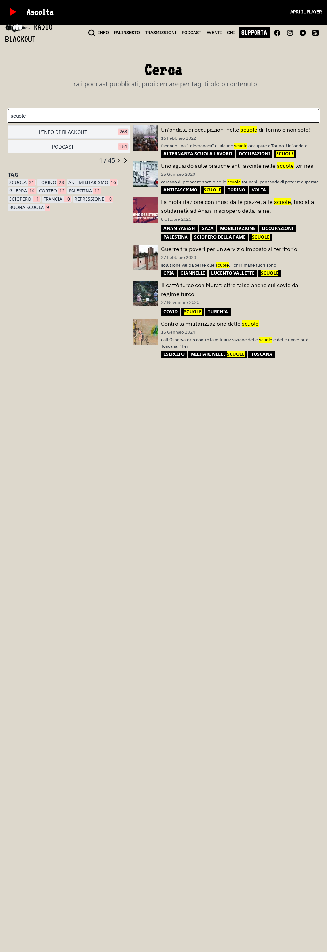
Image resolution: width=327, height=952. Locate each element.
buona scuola (29, 207)
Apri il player (306, 12)
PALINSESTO (127, 32)
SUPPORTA (254, 32)
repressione (93, 199)
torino (51, 182)
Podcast (89, 147)
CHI (231, 32)
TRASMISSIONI (161, 32)
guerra (21, 191)
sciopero (24, 199)
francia (56, 199)
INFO (103, 32)
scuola (21, 182)
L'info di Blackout (83, 132)
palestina (84, 191)
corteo (52, 191)
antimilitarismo (92, 182)
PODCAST (191, 32)
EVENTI (214, 32)
